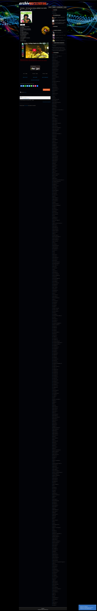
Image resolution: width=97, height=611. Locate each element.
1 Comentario (33, 9)
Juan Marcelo (55, 284)
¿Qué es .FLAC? (25, 77)
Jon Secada (54, 267)
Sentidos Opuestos (55, 536)
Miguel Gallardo (55, 433)
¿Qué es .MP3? (35, 77)
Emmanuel (54, 193)
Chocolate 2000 (55, 147)
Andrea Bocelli (55, 87)
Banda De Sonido (55, 99)
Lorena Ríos (54, 335)
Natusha (54, 448)
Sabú (53, 523)
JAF (53, 251)
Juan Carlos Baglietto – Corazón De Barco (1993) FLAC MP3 (60, 23)
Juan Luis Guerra (55, 282)
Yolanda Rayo (55, 599)
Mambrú (54, 405)
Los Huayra (54, 360)
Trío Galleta (54, 575)
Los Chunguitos (55, 348)
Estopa (54, 196)
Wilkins (54, 594)
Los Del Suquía (55, 352)
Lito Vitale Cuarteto (55, 332)
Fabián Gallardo (55, 197)
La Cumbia (54, 303)
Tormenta (54, 573)
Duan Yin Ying (55, 175)
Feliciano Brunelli (55, 203)
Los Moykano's (55, 369)
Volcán (54, 593)
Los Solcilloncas (55, 382)
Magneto (54, 400)
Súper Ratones (55, 555)
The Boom (54, 567)
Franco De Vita (55, 212)
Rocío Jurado (55, 511)
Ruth (53, 521)
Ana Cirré (54, 84)
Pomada (54, 490)
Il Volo (53, 242)
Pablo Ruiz (54, 466)
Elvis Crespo (54, 188)
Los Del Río (54, 351)
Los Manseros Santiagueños (57, 363)
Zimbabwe (54, 603)
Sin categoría (55, 548)
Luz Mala (54, 396)
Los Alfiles (54, 336)
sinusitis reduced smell (56, 44)
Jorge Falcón (54, 270)
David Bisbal (54, 164)
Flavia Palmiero (55, 209)
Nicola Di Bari (55, 452)
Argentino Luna (55, 93)
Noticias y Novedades (56, 460)
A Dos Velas (54, 54)
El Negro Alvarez (55, 185)
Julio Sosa (54, 291)
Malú (53, 403)
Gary (53, 215)
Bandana (54, 105)
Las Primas (54, 321)
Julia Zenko (54, 288)
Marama (54, 412)
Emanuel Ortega (55, 190)
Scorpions (54, 530)
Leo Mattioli (54, 327)
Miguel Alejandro (55, 429)
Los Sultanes (54, 384)
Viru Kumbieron (55, 591)
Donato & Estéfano (55, 173)
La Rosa (54, 312)
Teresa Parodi (55, 564)
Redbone (54, 496)
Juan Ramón (54, 285)
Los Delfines (54, 354)
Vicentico (54, 585)
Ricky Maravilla (55, 505)
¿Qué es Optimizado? (45, 77)
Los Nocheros (55, 372)
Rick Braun (54, 502)
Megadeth (54, 426)
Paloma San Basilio (55, 470)
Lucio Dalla (54, 391)
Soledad (54, 551)
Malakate (54, 402)
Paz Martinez (55, 481)
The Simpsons (55, 569)
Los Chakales (55, 345)
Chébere (54, 138)
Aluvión (54, 72)
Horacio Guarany (55, 239)
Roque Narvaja (55, 514)
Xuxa (53, 596)
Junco (53, 293)
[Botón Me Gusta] (21, 25)
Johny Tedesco (55, 264)
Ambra (54, 79)
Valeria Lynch (55, 581)
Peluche (54, 482)
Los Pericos (54, 378)
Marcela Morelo (55, 414)
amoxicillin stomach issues (57, 47)
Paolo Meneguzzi (55, 473)
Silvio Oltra (54, 546)
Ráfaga (54, 491)
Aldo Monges (54, 60)
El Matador (54, 184)
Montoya (54, 445)
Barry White (54, 106)
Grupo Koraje (54, 226)
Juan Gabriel (54, 281)
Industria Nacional (55, 245)
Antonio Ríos (54, 90)
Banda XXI (54, 103)
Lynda (53, 397)
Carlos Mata (54, 124)
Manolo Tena (54, 409)
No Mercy (54, 457)
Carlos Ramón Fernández (56, 127)
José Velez (54, 276)
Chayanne (54, 136)
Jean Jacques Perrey (56, 261)
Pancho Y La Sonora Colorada (57, 472)
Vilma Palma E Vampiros (56, 588)
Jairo (53, 252)
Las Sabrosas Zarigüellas (56, 323)
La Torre (54, 317)
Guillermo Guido (55, 230)
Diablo (53, 169)
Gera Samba (54, 218)
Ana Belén (54, 82)
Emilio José (54, 191)
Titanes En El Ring (55, 570)
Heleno (54, 233)
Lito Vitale (54, 330)
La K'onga (54, 305)
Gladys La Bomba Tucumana (57, 223)
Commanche (54, 153)
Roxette (54, 517)
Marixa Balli (54, 423)
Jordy (53, 269)
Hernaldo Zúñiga (55, 235)
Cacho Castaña (55, 115)
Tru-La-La (54, 578)
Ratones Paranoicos (56, 494)
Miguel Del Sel (55, 432)
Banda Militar (54, 100)
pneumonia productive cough (57, 49)
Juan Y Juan (54, 287)
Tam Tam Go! (55, 558)
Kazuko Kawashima (55, 297)
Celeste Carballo (55, 130)
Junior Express (55, 294)
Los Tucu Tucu (55, 385)
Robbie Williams (55, 509)
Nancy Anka (54, 446)
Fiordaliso (54, 206)
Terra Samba (54, 566)
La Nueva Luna (55, 309)
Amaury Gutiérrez (55, 76)
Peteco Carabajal (55, 484)
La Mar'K (54, 306)
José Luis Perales (55, 273)
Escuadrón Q (54, 194)
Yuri (53, 600)
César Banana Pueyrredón (56, 133)
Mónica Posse (55, 440)
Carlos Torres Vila (55, 129)
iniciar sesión (26, 105)
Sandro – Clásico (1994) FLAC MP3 (59, 17)
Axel (53, 96)
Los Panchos (54, 375)
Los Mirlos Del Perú (55, 366)
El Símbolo (54, 187)
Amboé (54, 78)
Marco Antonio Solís (56, 417)
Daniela (54, 163)
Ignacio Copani (55, 241)
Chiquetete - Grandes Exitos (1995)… (60, 35)
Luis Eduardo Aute (55, 393)
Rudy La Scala (55, 520)
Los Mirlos (54, 364)
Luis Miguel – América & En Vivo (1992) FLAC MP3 (59, 50)
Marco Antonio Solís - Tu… (59, 32)
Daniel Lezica (55, 160)
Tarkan (54, 563)
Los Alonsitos (55, 338)
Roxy (53, 518)
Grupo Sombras (55, 229)
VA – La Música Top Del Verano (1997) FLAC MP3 (59, 48)
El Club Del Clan (55, 182)
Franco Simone (55, 214)
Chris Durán (54, 148)
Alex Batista (54, 67)
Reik (53, 497)
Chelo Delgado (55, 139)
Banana (54, 97)
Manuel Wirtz (54, 411)
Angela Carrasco (55, 88)
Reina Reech (54, 499)
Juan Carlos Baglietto (56, 278)
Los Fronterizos (55, 358)
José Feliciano (55, 272)
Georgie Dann (55, 217)
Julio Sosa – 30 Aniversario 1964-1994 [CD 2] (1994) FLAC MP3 (60, 20)
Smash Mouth (55, 549)
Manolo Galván (55, 406)
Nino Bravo (54, 455)
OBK (53, 461)
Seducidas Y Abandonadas (57, 533)
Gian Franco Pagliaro (56, 220)
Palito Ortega (54, 469)
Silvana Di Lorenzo (55, 542)
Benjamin (54, 108)
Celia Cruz (54, 132)
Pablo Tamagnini (55, 467)
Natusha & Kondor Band (56, 449)
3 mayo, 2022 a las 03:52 (26, 98)
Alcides (25, 92)
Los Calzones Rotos (56, 341)
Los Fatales (54, 357)
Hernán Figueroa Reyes (56, 236)
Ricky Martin (54, 506)
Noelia (53, 458)
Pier (53, 485)
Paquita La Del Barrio (56, 475)
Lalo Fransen (54, 318)
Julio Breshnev (55, 290)
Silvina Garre (54, 545)
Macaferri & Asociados (56, 399)
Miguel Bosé (54, 430)
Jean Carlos (54, 260)
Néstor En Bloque (55, 451)
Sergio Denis (54, 539)
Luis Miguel (54, 394)
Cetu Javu (54, 135)
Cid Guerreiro (54, 150)
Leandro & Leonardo (56, 324)
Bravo (53, 114)
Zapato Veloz (54, 602)
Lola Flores (54, 333)
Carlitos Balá (54, 120)
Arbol (53, 91)
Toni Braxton (54, 572)
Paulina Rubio (55, 479)
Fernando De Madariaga (56, 205)
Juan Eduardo (55, 279)
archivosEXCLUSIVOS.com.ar (44, 609)
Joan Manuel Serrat (55, 263)
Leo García (54, 326)
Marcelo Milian (55, 415)
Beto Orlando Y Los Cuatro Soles (57, 109)
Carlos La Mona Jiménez (56, 123)
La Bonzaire (54, 302)
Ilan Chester (54, 244)
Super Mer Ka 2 (55, 554)
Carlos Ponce (55, 126)
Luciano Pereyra (55, 390)
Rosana (54, 515)
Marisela (54, 421)
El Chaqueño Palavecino (56, 181)
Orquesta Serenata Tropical (57, 463)
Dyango (54, 176)
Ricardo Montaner (55, 500)
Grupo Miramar (55, 227)
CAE (53, 117)
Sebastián (54, 532)
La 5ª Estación (55, 300)
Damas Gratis (55, 157)
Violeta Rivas (55, 590)
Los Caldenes (55, 339)
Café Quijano (54, 118)
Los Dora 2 (54, 355)
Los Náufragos (55, 370)
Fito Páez (54, 208)
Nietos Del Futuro (55, 454)
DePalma (54, 166)
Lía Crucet (54, 329)
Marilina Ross (55, 420)
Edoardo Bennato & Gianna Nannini (58, 179)
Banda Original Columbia (56, 102)
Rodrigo (54, 512)
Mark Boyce (54, 424)
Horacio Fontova (55, 238)
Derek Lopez (54, 167)
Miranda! (54, 436)
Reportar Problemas (46, 89)
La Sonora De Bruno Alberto (57, 315)
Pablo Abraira (55, 464)
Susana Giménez (55, 557)
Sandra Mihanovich (55, 524)
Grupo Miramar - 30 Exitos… (59, 37)
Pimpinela (54, 487)
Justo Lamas (54, 296)
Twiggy (54, 579)
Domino (54, 172)
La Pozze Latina (55, 311)
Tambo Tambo (55, 560)
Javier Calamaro (55, 257)
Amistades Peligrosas (56, 81)
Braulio (54, 112)
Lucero (54, 388)
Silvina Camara (55, 543)
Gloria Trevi (54, 224)
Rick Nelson (54, 503)
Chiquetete (54, 144)
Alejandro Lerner (55, 63)
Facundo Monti (55, 200)
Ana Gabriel (54, 85)
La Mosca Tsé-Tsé (55, 308)
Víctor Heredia (55, 587)
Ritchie (54, 508)
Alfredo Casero (55, 70)
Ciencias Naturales (55, 151)
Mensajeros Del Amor (56, 427)
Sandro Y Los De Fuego (56, 527)
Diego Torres (54, 170)
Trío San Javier (55, 576)
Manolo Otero (55, 408)
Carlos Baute (54, 121)
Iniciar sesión (55, 13)
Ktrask (54, 299)
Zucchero (54, 605)
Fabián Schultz (55, 199)
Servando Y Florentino (56, 540)
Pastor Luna (54, 476)
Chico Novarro (55, 142)
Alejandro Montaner (55, 64)
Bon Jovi (54, 111)
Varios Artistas (55, 584)
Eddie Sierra (54, 178)
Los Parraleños (55, 376)
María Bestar (54, 418)
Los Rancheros (55, 379)
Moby (53, 439)
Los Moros (54, 367)
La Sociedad (54, 314)
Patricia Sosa (55, 478)
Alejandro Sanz (55, 66)
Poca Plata (54, 488)
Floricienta (54, 211)
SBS (53, 529)
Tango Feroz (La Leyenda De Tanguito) (58, 561)
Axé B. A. (54, 94)
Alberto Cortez (55, 57)
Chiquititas (54, 145)
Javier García (55, 258)
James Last (54, 254)
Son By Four (54, 552)
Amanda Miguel (55, 73)
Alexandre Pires (55, 69)
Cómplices (54, 154)
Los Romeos (54, 381)
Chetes (54, 141)
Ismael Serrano (55, 248)
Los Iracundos (55, 361)
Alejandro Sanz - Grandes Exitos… (60, 40)
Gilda (53, 221)
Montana (54, 442)
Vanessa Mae (55, 582)
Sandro (54, 526)
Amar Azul (54, 75)
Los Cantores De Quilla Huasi (57, 342)
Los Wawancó (55, 387)
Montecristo (54, 443)
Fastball (54, 202)
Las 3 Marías (54, 320)
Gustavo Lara (55, 232)
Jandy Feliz (54, 255)
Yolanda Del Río (55, 597)
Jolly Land (54, 266)
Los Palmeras (55, 373)
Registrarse (54, 11)
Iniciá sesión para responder (47, 101)
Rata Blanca (54, 493)
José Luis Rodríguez (56, 275)
